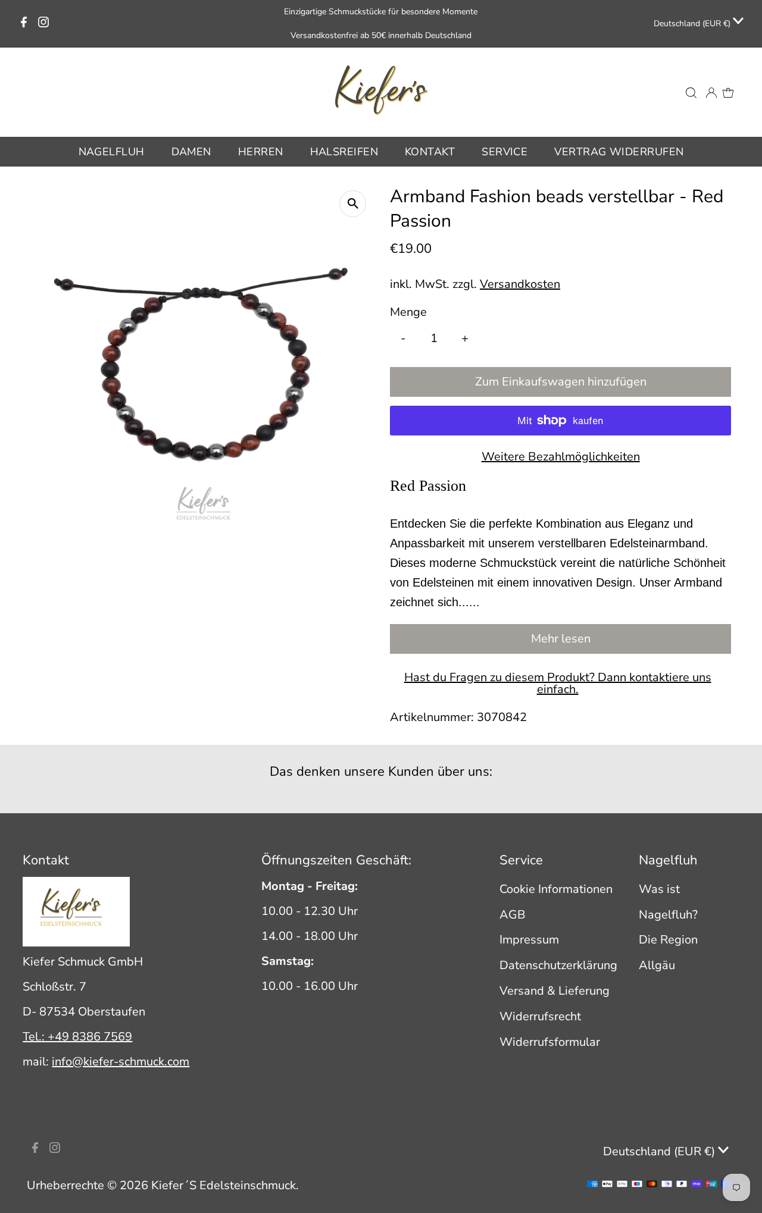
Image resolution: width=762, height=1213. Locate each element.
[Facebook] (23, 24)
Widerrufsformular (549, 1042)
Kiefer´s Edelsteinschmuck (223, 1185)
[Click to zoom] (352, 203)
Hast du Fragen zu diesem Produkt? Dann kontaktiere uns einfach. (557, 683)
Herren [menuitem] (260, 152)
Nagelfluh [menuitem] (112, 152)
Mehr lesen (561, 639)
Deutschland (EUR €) (693, 23)
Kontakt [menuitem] (430, 152)
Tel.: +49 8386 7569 (77, 1037)
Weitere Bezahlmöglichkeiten (561, 457)
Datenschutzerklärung (558, 965)
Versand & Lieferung (554, 991)
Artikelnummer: (432, 717)
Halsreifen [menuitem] (344, 152)
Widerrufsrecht (540, 1016)
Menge (408, 312)
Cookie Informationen (556, 889)
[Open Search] (691, 92)
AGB (512, 915)
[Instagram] (43, 24)
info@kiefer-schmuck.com (120, 1062)
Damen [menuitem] (191, 152)
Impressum (529, 940)
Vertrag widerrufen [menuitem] (618, 152)
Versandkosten (520, 284)
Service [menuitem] (504, 152)
